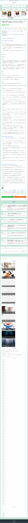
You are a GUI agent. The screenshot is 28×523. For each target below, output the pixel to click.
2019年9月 (3, 489)
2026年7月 (3, 361)
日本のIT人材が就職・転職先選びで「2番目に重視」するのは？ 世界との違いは (13, 150)
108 (2, 508)
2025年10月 (3, 375)
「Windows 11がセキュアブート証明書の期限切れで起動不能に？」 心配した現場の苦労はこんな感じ (14, 148)
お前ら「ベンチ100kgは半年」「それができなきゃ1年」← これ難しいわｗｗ (10, 351)
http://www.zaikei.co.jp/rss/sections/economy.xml (9, 164)
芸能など (3, 516)
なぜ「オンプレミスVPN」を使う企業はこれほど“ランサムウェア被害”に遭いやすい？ (13, 161)
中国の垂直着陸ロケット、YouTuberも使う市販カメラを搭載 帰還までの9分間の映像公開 (14, 104)
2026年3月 (3, 367)
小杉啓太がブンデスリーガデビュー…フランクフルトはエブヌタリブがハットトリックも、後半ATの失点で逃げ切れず (14, 117)
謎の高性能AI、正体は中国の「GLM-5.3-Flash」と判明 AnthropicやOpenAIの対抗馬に (14, 86)
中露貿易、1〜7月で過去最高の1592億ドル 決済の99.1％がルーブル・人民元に (13, 177)
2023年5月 (3, 420)
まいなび (3, 107)
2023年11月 (3, 411)
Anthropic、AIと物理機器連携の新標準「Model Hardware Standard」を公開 (12, 77)
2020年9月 (3, 470)
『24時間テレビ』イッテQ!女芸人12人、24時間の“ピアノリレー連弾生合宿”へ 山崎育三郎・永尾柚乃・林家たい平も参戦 (14, 128)
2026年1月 (3, 370)
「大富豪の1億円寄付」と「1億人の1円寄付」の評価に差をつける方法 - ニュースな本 (14, 51)
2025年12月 (3, 372)
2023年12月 (3, 409)
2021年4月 (3, 459)
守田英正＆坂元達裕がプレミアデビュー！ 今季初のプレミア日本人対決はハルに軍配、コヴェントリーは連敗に (14, 114)
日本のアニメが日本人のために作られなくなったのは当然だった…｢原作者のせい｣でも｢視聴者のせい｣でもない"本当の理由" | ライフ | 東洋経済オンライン (14, 68)
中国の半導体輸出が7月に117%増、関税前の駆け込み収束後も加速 (11, 175)
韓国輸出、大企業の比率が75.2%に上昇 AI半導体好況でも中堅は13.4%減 (12, 169)
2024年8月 (3, 397)
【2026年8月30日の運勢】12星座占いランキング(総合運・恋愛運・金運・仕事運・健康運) (14, 123)
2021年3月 (3, 461)
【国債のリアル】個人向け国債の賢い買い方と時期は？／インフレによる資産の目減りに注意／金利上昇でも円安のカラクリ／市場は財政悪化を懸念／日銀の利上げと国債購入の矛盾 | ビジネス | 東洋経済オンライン (14, 61)
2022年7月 (3, 436)
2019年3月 (3, 498)
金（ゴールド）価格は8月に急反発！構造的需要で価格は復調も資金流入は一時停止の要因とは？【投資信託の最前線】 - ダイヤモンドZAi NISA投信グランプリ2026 (14, 45)
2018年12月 (3, 503)
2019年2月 (3, 500)
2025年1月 (3, 389)
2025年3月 (3, 386)
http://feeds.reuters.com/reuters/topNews (7, 40)
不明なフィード (4, 54)
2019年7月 (3, 492)
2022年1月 (3, 445)
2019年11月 (3, 486)
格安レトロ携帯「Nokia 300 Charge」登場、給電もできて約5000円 (11, 83)
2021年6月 (3, 456)
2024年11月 (3, 392)
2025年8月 (3, 378)
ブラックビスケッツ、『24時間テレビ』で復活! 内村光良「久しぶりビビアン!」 (13, 130)
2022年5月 (3, 439)
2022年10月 (3, 431)
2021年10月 (3, 450)
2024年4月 (3, 403)
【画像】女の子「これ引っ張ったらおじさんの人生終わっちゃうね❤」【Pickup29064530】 (12, 354)
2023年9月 (3, 414)
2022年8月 (3, 434)
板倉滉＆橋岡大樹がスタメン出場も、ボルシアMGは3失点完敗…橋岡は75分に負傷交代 (14, 120)
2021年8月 (3, 453)
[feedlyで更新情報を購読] (8, 197)
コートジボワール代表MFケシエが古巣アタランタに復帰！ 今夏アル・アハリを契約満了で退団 (14, 110)
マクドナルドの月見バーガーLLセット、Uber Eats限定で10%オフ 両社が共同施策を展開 (14, 97)
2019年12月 (3, 484)
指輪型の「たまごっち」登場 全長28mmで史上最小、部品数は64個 (11, 88)
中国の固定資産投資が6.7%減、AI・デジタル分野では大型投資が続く (12, 173)
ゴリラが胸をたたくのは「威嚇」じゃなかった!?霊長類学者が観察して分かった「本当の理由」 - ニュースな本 (14, 48)
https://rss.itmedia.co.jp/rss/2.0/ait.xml (7, 136)
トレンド (3, 511)
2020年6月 (3, 475)
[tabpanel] (4, 14)
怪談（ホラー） (4, 513)
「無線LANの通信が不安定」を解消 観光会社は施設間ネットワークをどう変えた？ (14, 152)
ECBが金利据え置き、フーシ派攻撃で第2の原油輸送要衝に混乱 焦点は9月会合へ (13, 182)
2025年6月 (3, 381)
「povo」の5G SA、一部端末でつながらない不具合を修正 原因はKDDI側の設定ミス (14, 93)
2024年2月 (3, 406)
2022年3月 (3, 442)
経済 (3, 59)
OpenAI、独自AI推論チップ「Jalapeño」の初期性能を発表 (10, 79)
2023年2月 (3, 425)
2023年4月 (3, 422)
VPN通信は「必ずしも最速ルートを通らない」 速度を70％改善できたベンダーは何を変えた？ (14, 158)
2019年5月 (3, 495)
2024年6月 (3, 400)
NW (2, 71)
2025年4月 (3, 384)
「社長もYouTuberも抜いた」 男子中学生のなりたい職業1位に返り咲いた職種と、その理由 (14, 155)
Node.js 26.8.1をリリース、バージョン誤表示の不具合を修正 (10, 75)
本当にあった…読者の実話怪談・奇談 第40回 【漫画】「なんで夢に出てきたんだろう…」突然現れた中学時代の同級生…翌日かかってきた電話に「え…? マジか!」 (14, 133)
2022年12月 (3, 428)
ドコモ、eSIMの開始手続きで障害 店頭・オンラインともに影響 (11, 90)
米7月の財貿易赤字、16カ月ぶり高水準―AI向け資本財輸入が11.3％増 (12, 165)
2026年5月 (3, 364)
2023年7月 (3, 417)
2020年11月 (3, 467)
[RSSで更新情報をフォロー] (20, 197)
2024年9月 (3, 395)
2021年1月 (3, 464)
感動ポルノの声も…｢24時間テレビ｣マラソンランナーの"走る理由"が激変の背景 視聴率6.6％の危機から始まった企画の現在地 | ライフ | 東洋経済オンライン (14, 65)
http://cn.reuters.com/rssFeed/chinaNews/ (8, 38)
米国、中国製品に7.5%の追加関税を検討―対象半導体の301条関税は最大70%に (13, 171)
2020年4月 (3, 478)
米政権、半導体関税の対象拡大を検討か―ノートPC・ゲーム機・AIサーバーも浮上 (13, 167)
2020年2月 (3, 481)
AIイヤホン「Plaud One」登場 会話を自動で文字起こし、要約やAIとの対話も (13, 95)
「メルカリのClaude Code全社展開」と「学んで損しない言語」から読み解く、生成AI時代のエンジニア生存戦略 (14, 143)
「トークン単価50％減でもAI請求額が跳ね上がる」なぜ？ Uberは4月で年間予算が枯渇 (14, 138)
